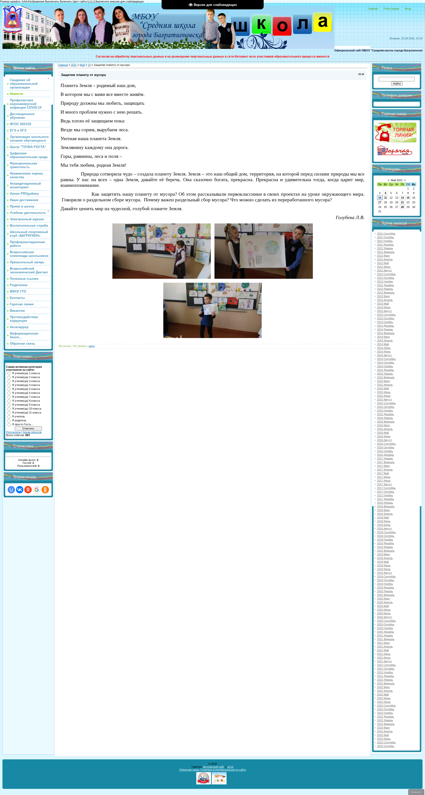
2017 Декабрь (385, 499)
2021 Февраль (386, 639)
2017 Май (383, 473)
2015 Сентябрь (386, 403)
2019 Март (383, 554)
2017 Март (383, 465)
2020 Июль (384, 613)
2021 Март (383, 642)
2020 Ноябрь (385, 628)
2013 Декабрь (385, 325)
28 (402, 207)
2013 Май (383, 303)
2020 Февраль (386, 594)
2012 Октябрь (385, 277)
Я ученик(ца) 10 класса (26, 408)
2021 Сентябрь (386, 664)
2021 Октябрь (385, 668)
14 (402, 197)
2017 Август (384, 484)
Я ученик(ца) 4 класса (26, 384)
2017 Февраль (386, 462)
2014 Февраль (386, 333)
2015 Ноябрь (385, 410)
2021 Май (383, 650)
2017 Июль (384, 480)
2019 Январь (385, 546)
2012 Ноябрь (385, 281)
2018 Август (384, 528)
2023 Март (383, 727)
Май (82, 64)
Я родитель (19, 420)
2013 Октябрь (385, 318)
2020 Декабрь (385, 631)
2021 (74, 64)
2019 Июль (384, 569)
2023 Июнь (384, 738)
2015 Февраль (386, 377)
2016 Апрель (385, 428)
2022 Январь (385, 679)
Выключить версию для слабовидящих (119, 1)
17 (379, 202)
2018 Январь (385, 502)
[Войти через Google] (37, 490)
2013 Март (383, 296)
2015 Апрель (385, 384)
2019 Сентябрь (386, 576)
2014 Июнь (384, 347)
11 (385, 197)
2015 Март (383, 381)
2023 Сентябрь (386, 742)
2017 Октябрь (385, 491)
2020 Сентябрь (386, 620)
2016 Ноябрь (385, 451)
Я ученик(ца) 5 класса (26, 388)
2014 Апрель (385, 340)
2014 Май (383, 344)
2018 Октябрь (385, 535)
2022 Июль (384, 701)
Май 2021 (397, 180)
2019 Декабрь (385, 587)
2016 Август (384, 440)
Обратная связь (189, 769)
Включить (66, 1)
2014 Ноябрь (385, 366)
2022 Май (383, 694)
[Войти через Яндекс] (28, 489)
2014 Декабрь (385, 369)
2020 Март (383, 598)
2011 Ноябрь (385, 240)
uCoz (230, 766)
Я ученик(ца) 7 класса (26, 396)
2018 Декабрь (385, 543)
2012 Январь (385, 248)
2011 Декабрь (385, 244)
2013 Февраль (386, 292)
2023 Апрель (385, 731)
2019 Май (383, 561)
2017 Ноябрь (385, 495)
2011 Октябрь (385, 237)
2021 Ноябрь (385, 672)
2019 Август (384, 572)
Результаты (13, 432)
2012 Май (383, 263)
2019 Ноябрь (385, 583)
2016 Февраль (386, 421)
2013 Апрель (385, 299)
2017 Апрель (385, 469)
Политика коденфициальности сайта (223, 769)
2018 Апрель (385, 513)
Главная (373, 8)
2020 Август (384, 617)
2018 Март (383, 510)
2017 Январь (385, 458)
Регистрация (391, 8)
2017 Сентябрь (386, 487)
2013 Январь (385, 288)
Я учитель (18, 416)
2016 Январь (385, 417)
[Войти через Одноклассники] (45, 489)
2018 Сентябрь (386, 532)
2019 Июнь (384, 565)
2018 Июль (384, 524)
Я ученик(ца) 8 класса (26, 400)
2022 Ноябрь (385, 712)
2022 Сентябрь (386, 705)
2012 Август (384, 270)
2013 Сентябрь (386, 314)
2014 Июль (384, 351)
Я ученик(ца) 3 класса (26, 381)
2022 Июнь (384, 698)
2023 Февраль (386, 723)
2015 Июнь (384, 392)
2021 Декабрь (385, 676)
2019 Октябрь (385, 580)
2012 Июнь (384, 266)
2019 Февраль (386, 550)
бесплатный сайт (213, 766)
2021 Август (384, 661)
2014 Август (384, 355)
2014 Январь (385, 329)
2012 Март (383, 255)
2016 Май (383, 432)
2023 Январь (385, 720)
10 (89, 64)
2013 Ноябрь (385, 322)
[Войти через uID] (11, 489)
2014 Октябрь (385, 362)
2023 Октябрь (385, 746)
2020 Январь (385, 591)
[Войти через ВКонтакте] (19, 489)
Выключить (52, 1)
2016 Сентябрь (386, 443)
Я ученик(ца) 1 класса (26, 373)
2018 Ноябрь (385, 539)
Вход (408, 8)
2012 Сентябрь (386, 274)
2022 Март (383, 687)
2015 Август (384, 399)
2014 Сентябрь (386, 358)
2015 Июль (384, 395)
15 (408, 197)
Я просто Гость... (22, 424)
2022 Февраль (386, 683)
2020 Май (383, 605)
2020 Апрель (385, 602)
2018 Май (383, 517)
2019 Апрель (385, 558)
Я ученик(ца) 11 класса (26, 412)
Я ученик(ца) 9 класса (26, 404)
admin (92, 346)
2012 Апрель (385, 259)
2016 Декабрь (385, 454)
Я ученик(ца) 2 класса (26, 377)
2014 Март (383, 336)
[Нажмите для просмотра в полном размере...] (161, 278)
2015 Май (383, 388)
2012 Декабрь (385, 285)
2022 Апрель (385, 690)
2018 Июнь (384, 521)
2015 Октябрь (385, 406)
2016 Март (383, 425)
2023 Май (383, 735)
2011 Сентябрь (386, 233)
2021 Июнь (384, 653)
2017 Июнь (384, 476)
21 (402, 202)
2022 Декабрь (385, 716)
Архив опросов (32, 432)
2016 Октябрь (385, 447)
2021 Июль (384, 657)
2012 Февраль (386, 251)
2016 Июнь (384, 436)
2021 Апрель (385, 646)
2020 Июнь (384, 609)
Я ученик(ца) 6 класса (26, 392)
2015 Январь (385, 373)
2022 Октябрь (385, 709)
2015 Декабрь (385, 414)
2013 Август (384, 310)
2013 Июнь (384, 307)
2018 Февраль (386, 506)
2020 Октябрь (385, 624)
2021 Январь (385, 635)
